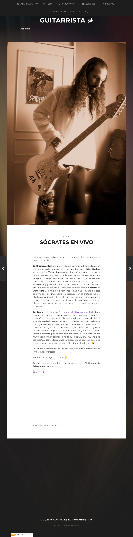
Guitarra (46, 425)
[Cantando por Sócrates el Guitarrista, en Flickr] (66, 394)
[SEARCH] (86, 11)
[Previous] (3, 268)
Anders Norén (71, 525)
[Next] (130, 268)
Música (54, 425)
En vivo (38, 425)
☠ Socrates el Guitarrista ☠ (66, 16)
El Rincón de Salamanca (73, 312)
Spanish (19, 535)
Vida (60, 425)
